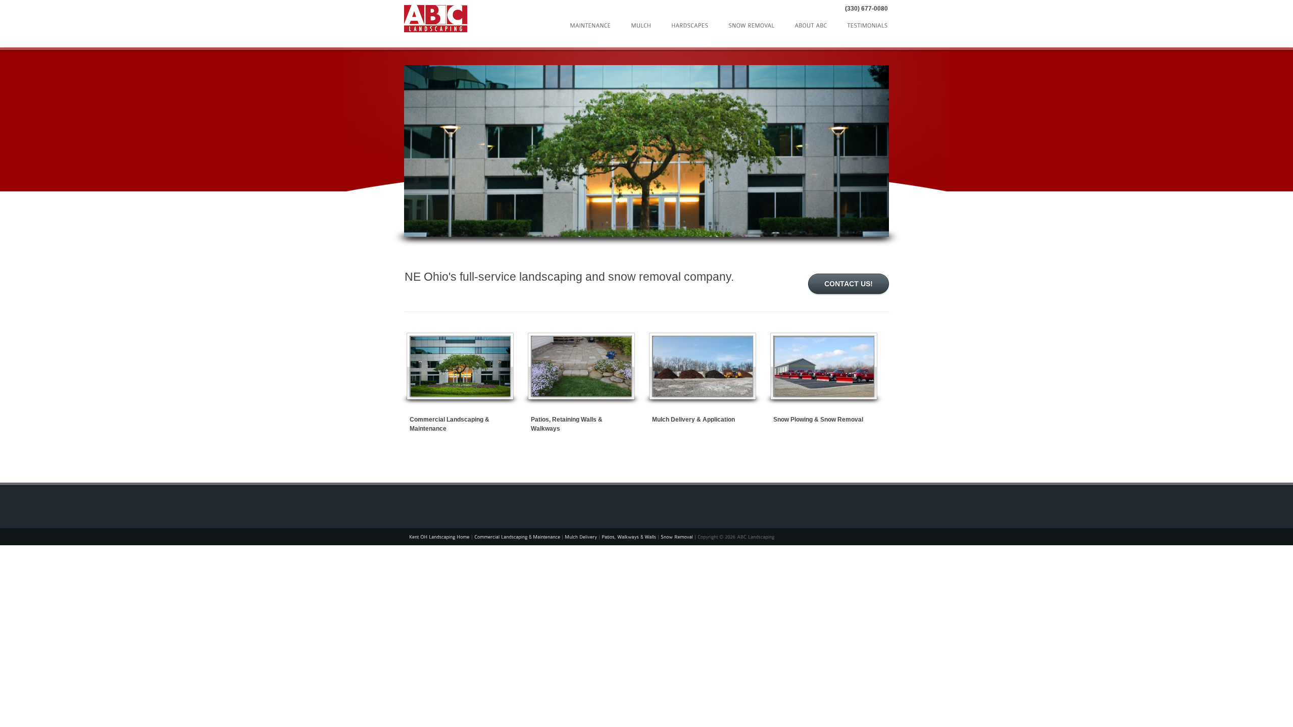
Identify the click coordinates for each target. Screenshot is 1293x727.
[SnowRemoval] (677, 536)
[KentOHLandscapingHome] (439, 536)
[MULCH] (641, 24)
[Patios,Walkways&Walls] (629, 536)
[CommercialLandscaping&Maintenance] (517, 536)
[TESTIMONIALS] (867, 24)
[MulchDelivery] (581, 536)
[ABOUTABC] (810, 24)
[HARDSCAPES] (689, 24)
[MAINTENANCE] (590, 24)
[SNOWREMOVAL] (751, 24)
